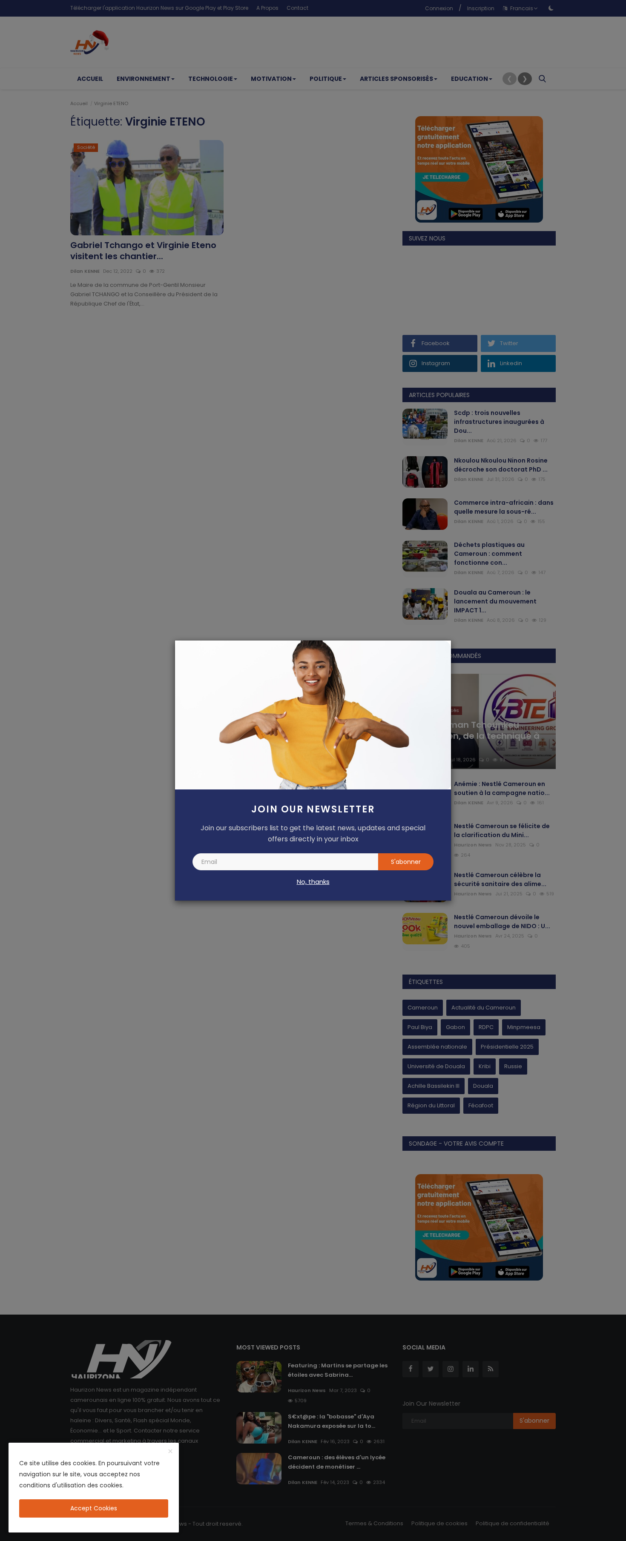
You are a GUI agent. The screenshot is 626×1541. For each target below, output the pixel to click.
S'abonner (406, 862)
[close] (170, 1451)
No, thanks (313, 881)
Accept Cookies (93, 1508)
